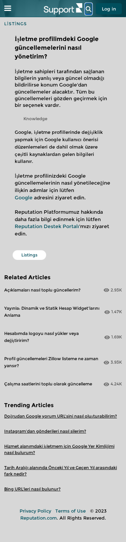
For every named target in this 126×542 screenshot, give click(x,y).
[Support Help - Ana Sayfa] (63, 8)
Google (24, 197)
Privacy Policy (35, 511)
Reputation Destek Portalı (47, 226)
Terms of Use (70, 511)
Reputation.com (38, 518)
